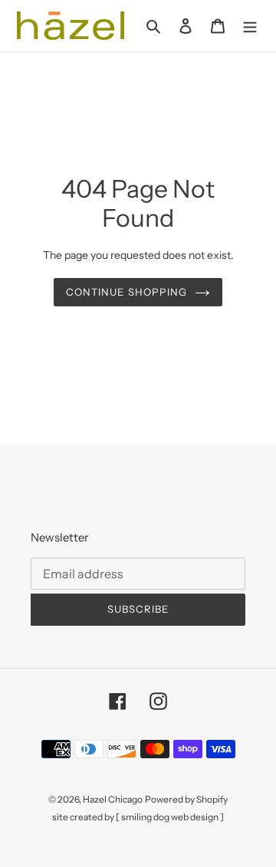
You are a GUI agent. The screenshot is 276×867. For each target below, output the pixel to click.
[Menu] (250, 25)
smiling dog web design (170, 817)
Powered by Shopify (186, 799)
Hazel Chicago (113, 799)
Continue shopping (126, 292)
